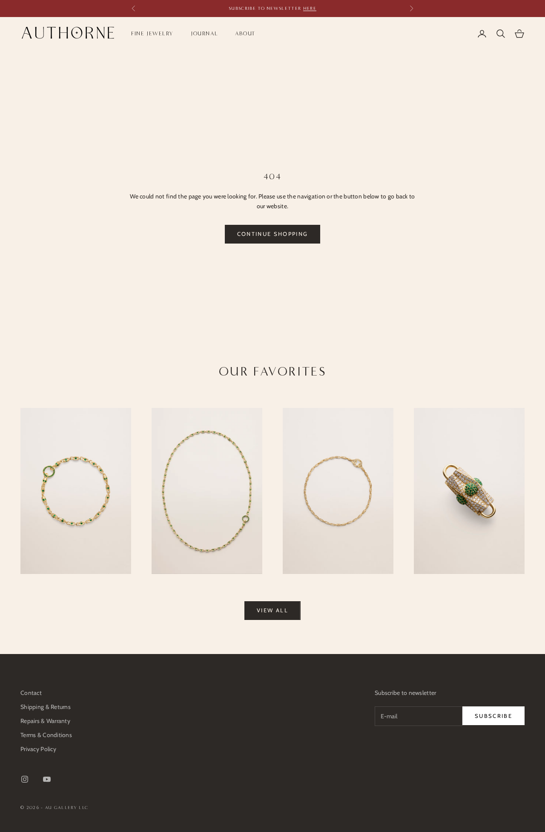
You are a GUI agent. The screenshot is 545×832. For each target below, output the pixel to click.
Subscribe (493, 715)
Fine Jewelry (152, 33)
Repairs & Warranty (45, 721)
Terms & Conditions (46, 735)
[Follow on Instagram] (24, 779)
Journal (204, 33)
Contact (31, 693)
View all (272, 610)
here (309, 8)
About (245, 33)
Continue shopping (272, 233)
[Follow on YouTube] (47, 779)
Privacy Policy (38, 749)
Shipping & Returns (45, 707)
